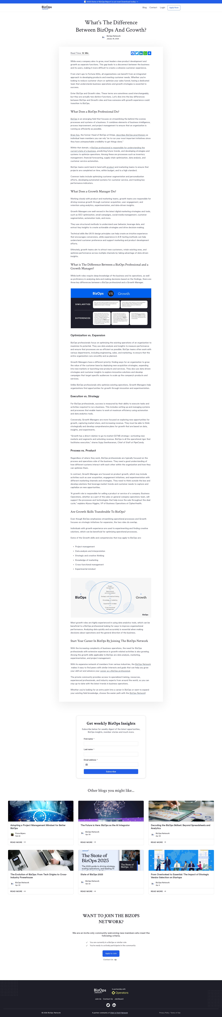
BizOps (74, 119)
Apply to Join (111, 953)
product (110, 167)
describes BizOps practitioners (130, 135)
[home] (50, 7)
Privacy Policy (164, 1013)
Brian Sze (75, 135)
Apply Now (174, 8)
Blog (144, 7)
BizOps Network (113, 36)
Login (162, 7)
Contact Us (108, 999)
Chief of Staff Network (119, 1013)
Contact (153, 7)
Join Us (98, 999)
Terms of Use (175, 1013)
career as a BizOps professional (115, 671)
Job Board (119, 999)
